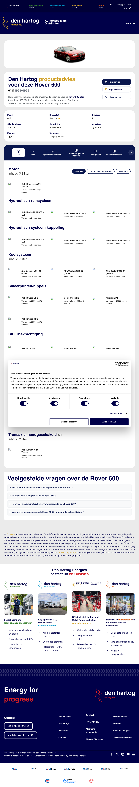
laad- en (8, 623)
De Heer (55, 650)
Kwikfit (92, 644)
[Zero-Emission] (18, 594)
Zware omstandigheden (101, 171)
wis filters (123, 171)
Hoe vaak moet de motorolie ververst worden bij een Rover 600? (44, 504)
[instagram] (122, 754)
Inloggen (121, 4)
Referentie (82, 644)
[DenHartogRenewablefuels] (49, 582)
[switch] (54, 403)
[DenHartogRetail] (117, 582)
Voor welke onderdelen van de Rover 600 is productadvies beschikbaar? (48, 512)
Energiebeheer (16, 639)
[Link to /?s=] (111, 5)
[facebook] (111, 754)
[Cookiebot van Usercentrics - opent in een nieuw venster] (117, 364)
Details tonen (116, 413)
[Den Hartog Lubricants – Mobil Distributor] (86, 582)
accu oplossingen (22, 623)
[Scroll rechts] (131, 152)
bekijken (47, 636)
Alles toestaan (109, 421)
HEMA (58, 646)
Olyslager (11, 534)
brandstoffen (53, 632)
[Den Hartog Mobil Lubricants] (86, 592)
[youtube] (128, 754)
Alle (45, 632)
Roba (79, 648)
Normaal (79, 171)
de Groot (87, 648)
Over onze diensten (53, 641)
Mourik (46, 650)
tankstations (125, 619)
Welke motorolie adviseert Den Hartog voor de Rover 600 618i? (43, 487)
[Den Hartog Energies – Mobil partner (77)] (52, 594)
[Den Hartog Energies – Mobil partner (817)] (120, 594)
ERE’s (30, 639)
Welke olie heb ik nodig (89, 630)
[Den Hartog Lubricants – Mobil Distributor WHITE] (34, 17)
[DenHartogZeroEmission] (15, 582)
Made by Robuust (48, 753)
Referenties (48, 646)
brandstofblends (47, 625)
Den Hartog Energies (68, 552)
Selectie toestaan (69, 421)
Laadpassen (15, 648)
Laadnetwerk (15, 644)
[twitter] (117, 754)
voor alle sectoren (81, 623)
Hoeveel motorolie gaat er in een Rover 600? (34, 495)
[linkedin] (133, 754)
